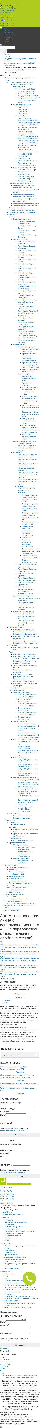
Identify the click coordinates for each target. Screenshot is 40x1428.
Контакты (7, 41)
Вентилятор (13, 869)
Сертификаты (9, 1224)
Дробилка (12, 827)
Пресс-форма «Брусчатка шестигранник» (27, 274)
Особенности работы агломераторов (17, 1307)
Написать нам (6, 1187)
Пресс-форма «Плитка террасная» (26, 574)
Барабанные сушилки (17, 890)
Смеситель (13, 896)
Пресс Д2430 (22, 111)
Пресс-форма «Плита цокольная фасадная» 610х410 (26, 622)
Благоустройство (15, 813)
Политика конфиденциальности (11, 1214)
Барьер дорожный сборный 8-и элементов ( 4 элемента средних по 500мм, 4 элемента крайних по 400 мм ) (29, 793)
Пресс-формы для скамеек (23, 815)
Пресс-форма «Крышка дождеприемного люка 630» (30, 407)
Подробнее (20, 1072)
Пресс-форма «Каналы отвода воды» (30, 350)
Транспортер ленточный (18, 881)
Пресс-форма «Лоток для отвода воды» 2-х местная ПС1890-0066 (30, 364)
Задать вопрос (20, 994)
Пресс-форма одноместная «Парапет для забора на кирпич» (28, 481)
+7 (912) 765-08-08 (7, 23)
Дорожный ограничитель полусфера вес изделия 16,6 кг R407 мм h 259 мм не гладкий (28, 727)
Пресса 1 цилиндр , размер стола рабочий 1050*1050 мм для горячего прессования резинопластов (28, 143)
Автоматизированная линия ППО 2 (26, 205)
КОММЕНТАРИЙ (6, 1123)
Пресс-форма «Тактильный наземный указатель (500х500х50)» (28, 313)
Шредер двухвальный (21, 858)
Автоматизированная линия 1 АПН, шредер (16, 1077)
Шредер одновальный (21, 845)
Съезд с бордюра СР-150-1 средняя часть (28, 769)
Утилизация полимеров (13, 1291)
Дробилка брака (19, 836)
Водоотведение (19, 344)
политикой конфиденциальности (13, 1130)
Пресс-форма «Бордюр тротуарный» (26, 242)
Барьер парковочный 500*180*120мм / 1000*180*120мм (25, 809)
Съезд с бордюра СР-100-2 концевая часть (28, 765)
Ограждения (17, 452)
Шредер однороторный (26, 847)
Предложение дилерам (12, 1235)
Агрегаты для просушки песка (15, 887)
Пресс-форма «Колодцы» (27, 384)
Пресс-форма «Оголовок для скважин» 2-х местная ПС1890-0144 (26, 657)
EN (1, 1)
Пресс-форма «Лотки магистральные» (30, 370)
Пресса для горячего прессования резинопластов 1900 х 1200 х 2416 (28, 151)
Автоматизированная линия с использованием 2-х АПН (24, 186)
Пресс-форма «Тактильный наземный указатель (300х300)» (28, 302)
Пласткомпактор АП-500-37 (23, 840)
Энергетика (13, 645)
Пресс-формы (9, 214)
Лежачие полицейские (21, 692)
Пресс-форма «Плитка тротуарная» (26, 296)
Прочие (11, 652)
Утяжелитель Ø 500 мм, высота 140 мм (31, 523)
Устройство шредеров (12, 1300)
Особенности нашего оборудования (17, 1285)
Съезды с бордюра (20, 757)
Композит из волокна (16, 208)
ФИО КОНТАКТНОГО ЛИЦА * (11, 1102)
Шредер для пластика (17, 842)
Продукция (8, 37)
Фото (6, 1276)
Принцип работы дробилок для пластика (19, 1296)
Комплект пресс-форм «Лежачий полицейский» (27, 307)
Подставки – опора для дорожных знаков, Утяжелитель (26, 490)
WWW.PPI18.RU (7, 11)
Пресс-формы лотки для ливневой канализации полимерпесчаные (29, 356)
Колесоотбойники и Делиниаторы (25, 739)
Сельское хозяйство (16, 627)
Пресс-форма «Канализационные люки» (29, 378)
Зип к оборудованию (11, 910)
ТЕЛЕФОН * (4, 1112)
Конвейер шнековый (16, 876)
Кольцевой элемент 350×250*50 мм (25, 700)
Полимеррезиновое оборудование (21, 210)
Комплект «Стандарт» (26, 176)
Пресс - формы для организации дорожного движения (21, 689)
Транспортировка (10, 865)
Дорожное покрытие (20, 239)
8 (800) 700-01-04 (7, 16)
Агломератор (13, 822)
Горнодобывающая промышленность (22, 641)
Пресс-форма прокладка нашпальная (22, 671)
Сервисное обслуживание (13, 1226)
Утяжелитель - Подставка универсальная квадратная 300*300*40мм (27, 530)
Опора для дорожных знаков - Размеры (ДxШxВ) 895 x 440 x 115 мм (30, 507)
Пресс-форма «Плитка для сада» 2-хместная (27, 565)
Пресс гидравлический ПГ (27, 165)
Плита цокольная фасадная (23, 611)
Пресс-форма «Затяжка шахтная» (25, 643)
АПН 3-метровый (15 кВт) (27, 89)
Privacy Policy (10, 1409)
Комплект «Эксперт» (25, 181)
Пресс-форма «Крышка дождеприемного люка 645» (30, 414)
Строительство (14, 217)
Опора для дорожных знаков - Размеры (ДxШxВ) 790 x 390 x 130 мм (30, 498)
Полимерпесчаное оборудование (21, 82)
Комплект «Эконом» (25, 172)
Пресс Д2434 (22, 116)
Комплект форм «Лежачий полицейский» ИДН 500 (27, 704)
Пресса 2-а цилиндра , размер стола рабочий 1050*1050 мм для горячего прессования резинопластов (28, 134)
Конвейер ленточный (16, 874)
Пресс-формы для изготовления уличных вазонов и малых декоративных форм (26, 590)
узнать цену (20, 997)
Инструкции (8, 1294)
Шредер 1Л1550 (24, 849)
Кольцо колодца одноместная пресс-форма (29, 420)
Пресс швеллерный (25, 163)
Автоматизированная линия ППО (21, 183)
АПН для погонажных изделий (29, 98)
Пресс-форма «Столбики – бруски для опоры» (27, 464)
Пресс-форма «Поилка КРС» (23, 629)
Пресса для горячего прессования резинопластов (28, 119)
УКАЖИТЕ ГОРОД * (7, 1108)
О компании (8, 32)
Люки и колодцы (24, 374)
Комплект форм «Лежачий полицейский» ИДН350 (27, 695)
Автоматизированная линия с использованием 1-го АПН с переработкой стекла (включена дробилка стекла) (25, 197)
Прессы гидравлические (22, 104)
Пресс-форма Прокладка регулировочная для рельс (23, 675)
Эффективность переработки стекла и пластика (21, 1298)
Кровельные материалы (22, 219)
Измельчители (9, 820)
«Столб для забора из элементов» (26, 469)
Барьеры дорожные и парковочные (26, 777)
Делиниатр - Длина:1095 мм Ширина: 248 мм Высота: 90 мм (28, 752)
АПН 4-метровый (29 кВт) (27, 91)
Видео (6, 1278)
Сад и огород (18, 486)
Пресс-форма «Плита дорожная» (26, 319)
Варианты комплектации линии (24, 167)
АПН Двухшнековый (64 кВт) (28, 95)
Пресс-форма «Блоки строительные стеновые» (27, 444)
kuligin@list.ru (11, 8)
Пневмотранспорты (16, 878)
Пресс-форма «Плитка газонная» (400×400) (26, 332)
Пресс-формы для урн (21, 818)
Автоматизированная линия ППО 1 (26, 203)
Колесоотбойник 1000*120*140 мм (24, 747)
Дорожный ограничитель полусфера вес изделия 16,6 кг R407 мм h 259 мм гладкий (28, 734)
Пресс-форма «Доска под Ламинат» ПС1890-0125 (27, 336)
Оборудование (9, 35)
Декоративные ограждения (23, 596)
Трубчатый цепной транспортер (20, 883)
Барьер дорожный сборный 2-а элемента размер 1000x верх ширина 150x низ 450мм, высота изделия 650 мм (29, 783)
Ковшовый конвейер (16, 872)
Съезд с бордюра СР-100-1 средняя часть (28, 760)
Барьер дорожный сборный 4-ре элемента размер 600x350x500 (29, 802)
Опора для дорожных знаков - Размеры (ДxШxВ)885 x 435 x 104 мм (31, 516)
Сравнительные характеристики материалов (20, 1289)
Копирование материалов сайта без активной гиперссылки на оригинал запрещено (20, 1376)
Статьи (6, 1240)
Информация (5, 1271)
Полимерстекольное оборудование (22, 212)
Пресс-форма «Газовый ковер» (24, 654)
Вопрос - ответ (9, 1274)
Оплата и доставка (11, 1229)
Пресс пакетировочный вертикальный (22, 903)
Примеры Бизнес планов (13, 1280)
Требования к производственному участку (19, 1287)
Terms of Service (24, 1409)
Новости (7, 1238)
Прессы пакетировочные (13, 901)
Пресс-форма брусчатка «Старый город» (27, 287)
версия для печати (7, 978)
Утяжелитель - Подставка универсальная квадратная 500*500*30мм (27, 542)
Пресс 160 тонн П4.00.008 (27, 160)
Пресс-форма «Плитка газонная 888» (26, 327)
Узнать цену (8, 39)
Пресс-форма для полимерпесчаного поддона (23, 680)
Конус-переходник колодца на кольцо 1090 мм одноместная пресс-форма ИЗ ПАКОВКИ (31, 428)
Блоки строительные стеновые (24, 441)
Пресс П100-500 (24, 158)
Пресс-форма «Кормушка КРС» (24, 632)
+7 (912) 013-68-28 (7, 1196)
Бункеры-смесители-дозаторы (20, 867)
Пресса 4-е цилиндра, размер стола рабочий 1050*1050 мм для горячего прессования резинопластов (29, 125)
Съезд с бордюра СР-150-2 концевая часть (28, 774)
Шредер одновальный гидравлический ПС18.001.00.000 (26, 853)
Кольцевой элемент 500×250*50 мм (25, 709)
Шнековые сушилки (16, 892)
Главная (7, 30)
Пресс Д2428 (22, 109)
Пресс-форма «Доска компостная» (25, 603)
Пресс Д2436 (22, 156)
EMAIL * (3, 1115)
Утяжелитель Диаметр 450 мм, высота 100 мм (30, 556)
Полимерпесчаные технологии (15, 1283)
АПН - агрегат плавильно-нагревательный (22, 85)
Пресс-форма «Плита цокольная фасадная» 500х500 (26, 616)
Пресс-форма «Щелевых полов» (25, 634)
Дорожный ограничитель (22, 721)
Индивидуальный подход (13, 1233)
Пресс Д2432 (22, 113)
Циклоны (12, 885)
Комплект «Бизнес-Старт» (27, 169)
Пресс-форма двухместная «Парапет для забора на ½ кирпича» (28, 474)
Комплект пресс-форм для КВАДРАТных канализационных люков (30, 390)
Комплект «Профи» (25, 178)
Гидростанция (23, 107)
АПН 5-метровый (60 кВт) (27, 93)
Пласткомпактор (15, 838)
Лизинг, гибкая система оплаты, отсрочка (19, 1231)
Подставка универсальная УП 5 (29, 561)
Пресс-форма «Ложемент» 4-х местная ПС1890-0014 (24, 662)
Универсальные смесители (19, 898)
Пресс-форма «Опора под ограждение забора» (27, 455)
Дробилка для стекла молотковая (25, 833)
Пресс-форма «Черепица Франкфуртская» (27, 222)
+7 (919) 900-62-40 (7, 25)
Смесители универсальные (14, 894)
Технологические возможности (15, 1222)
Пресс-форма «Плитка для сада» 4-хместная (27, 570)
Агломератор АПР (19, 824)
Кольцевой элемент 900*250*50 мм (25, 718)
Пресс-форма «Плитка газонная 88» (26, 323)
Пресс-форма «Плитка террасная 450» (26, 583)
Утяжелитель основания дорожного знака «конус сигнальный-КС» (31, 551)
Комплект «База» (24, 174)
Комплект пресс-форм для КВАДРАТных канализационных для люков (30, 399)
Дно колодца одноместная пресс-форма (29, 436)
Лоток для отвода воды (26, 347)
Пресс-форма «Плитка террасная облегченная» (27, 579)
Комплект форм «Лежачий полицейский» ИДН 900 (27, 713)
